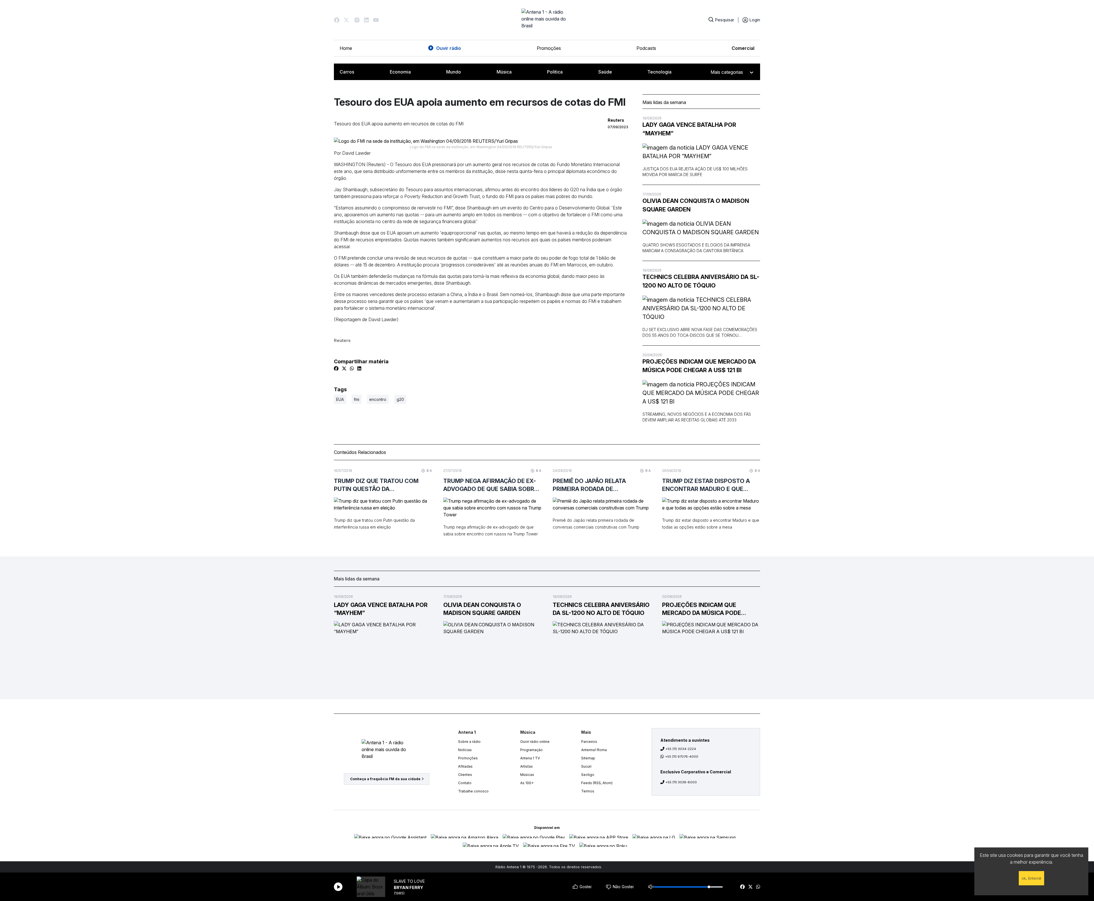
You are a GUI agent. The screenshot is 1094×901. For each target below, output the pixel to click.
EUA (340, 399)
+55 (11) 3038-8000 (681, 782)
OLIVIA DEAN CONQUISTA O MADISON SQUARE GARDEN (695, 205)
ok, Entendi (1031, 878)
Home (346, 48)
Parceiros (589, 741)
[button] (337, 20)
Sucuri (586, 766)
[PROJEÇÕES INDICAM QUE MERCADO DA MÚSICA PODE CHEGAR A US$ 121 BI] (701, 393)
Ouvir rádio (448, 48)
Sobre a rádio (469, 741)
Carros (347, 72)
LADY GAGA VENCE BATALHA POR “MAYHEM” (689, 129)
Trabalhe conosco (473, 791)
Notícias (465, 750)
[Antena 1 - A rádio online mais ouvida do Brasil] (547, 20)
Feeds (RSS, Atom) (597, 783)
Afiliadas (465, 766)
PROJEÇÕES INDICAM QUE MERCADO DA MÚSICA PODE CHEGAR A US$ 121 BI (699, 366)
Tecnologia (659, 72)
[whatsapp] (758, 886)
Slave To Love (409, 881)
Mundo (453, 72)
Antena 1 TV (530, 758)
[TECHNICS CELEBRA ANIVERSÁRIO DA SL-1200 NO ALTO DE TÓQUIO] (701, 308)
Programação (531, 750)
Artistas (526, 766)
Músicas (527, 774)
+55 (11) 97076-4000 (681, 757)
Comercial (743, 48)
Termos (587, 791)
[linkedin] (359, 368)
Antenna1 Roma (594, 750)
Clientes (465, 774)
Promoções (549, 48)
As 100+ (527, 783)
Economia (400, 72)
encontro (377, 399)
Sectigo (587, 774)
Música (504, 72)
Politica (555, 72)
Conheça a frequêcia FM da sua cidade (385, 779)
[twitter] (750, 886)
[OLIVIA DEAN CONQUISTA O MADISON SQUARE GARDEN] (701, 228)
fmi (356, 399)
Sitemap (588, 758)
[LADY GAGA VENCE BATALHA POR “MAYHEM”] (701, 151)
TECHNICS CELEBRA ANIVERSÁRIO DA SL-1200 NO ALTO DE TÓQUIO (700, 281)
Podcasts (646, 48)
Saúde (605, 72)
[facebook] (742, 886)
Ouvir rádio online (535, 741)
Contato (465, 783)
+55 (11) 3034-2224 (681, 749)
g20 (400, 399)
